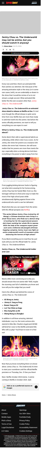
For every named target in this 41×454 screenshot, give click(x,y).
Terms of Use (7, 424)
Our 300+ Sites (24, 414)
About (4, 410)
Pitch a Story (6, 420)
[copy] (13, 49)
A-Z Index (5, 431)
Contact (5, 414)
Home (4, 395)
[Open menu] (3, 3)
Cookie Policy (24, 424)
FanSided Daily (25, 417)
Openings (23, 410)
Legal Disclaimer (8, 427)
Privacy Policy (24, 420)
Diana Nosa (8, 46)
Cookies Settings (25, 431)
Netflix (26, 210)
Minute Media (11, 435)
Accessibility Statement (28, 427)
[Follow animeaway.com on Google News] (36, 387)
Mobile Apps (6, 417)
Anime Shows (12, 395)
